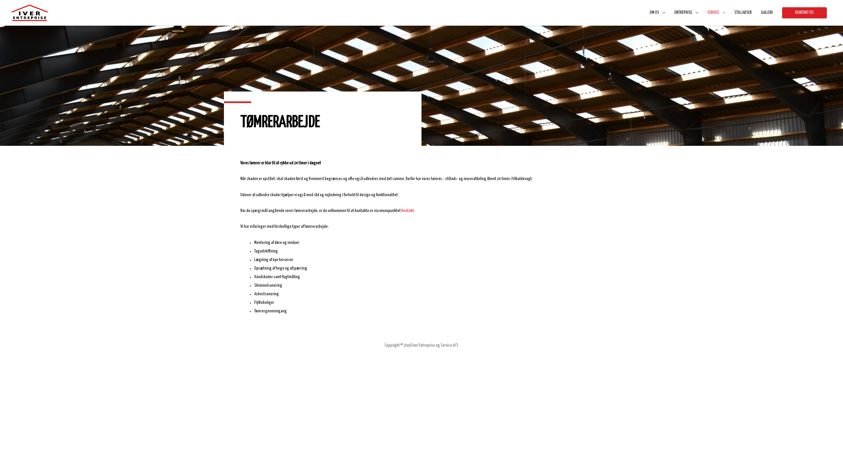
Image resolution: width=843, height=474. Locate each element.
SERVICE (713, 13)
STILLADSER (743, 13)
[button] (804, 12)
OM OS (654, 13)
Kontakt (407, 211)
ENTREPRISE (683, 13)
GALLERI (767, 13)
